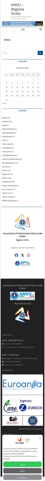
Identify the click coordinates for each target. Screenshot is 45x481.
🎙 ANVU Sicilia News (9, 201)
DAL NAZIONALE (8, 163)
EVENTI (5, 170)
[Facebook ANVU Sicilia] (16, 256)
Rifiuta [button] (22, 471)
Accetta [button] (22, 465)
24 (7, 96)
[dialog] (22, 458)
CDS (3, 140)
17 (7, 91)
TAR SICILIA (6, 193)
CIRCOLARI (6, 144)
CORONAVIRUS (7, 155)
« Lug (4, 103)
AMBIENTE (6, 121)
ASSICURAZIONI (8, 133)
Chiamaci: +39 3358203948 (12, 344)
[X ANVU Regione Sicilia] (22, 256)
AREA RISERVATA (8, 129)
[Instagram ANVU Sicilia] (28, 256)
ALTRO (4, 118)
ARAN (4, 125)
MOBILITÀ (6, 174)
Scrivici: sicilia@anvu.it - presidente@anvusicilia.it (18, 347)
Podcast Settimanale (9, 185)
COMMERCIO (7, 148)
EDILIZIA (5, 167)
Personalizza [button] (22, 478)
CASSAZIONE (7, 137)
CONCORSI (6, 152)
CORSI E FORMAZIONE (10, 159)
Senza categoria (7, 189)
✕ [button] (40, 438)
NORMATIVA (6, 182)
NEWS (4, 178)
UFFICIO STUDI (7, 197)
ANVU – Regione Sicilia (17, 9)
